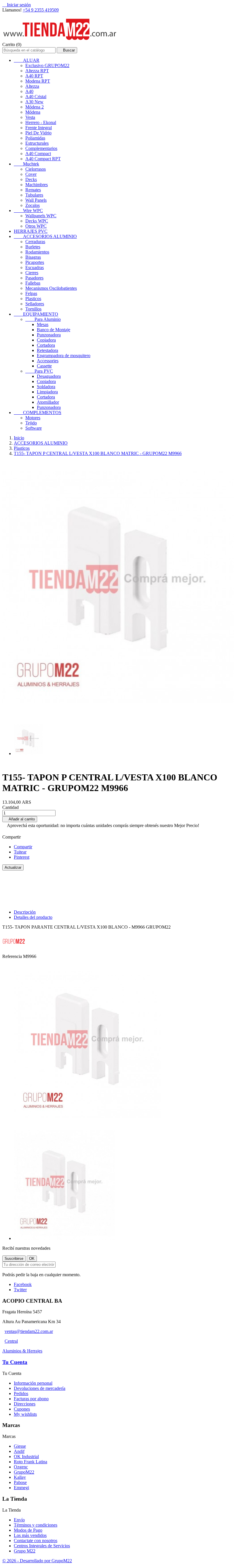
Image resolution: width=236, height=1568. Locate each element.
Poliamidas (35, 138)
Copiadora (46, 340)
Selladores (34, 303)
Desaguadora (49, 376)
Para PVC (39, 371)
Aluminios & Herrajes (22, 1350)
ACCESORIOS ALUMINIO (45, 236)
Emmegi (21, 1487)
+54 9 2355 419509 (41, 9)
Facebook (23, 1284)
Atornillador (48, 402)
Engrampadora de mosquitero (63, 355)
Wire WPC (28, 210)
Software (33, 428)
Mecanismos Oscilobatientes (51, 288)
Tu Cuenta (14, 1362)
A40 (29, 91)
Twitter (20, 1289)
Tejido (31, 422)
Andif (19, 1451)
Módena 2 (34, 106)
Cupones (22, 1409)
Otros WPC (36, 226)
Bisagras (33, 257)
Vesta (30, 117)
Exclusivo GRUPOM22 (47, 65)
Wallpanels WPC (40, 215)
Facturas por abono (31, 1398)
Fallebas (32, 283)
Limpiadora (47, 391)
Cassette (44, 365)
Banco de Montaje (53, 329)
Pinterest (21, 857)
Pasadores (34, 277)
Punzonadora (49, 334)
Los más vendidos (30, 1535)
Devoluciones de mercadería (39, 1388)
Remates (33, 189)
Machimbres (36, 184)
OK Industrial (26, 1456)
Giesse (20, 1446)
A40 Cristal (35, 96)
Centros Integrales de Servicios (42, 1545)
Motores (32, 417)
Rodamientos (37, 251)
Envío (19, 1519)
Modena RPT (37, 81)
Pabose (20, 1482)
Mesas (42, 324)
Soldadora (46, 386)
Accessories (47, 360)
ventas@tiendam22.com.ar (29, 1331)
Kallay (20, 1477)
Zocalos (32, 205)
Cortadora (46, 345)
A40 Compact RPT (43, 158)
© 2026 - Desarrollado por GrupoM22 (37, 1560)
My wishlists (25, 1414)
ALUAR (26, 60)
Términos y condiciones (35, 1525)
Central (11, 1341)
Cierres (31, 272)
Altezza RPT (37, 70)
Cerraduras (35, 241)
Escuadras (34, 267)
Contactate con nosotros (35, 1540)
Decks (31, 179)
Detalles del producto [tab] (33, 917)
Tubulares (34, 195)
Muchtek (26, 163)
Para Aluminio (43, 319)
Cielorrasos (35, 169)
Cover (31, 174)
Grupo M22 (24, 1550)
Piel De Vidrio (38, 132)
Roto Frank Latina (30, 1461)
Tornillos (33, 308)
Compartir (23, 846)
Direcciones (24, 1403)
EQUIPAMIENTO (36, 314)
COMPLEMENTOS (37, 412)
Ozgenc (21, 1466)
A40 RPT (34, 75)
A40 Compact (38, 153)
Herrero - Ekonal (40, 122)
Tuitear (20, 851)
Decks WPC (36, 220)
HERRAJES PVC (30, 231)
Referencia (12, 956)
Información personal (33, 1383)
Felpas (31, 293)
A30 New (34, 101)
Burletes (32, 246)
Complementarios (41, 148)
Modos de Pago (28, 1530)
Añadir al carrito (20, 819)
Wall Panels (36, 200)
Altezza (32, 86)
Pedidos (21, 1393)
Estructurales (37, 143)
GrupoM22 (24, 1472)
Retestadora (47, 350)
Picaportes (34, 262)
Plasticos (33, 298)
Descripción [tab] (25, 912)
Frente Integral (38, 127)
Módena (32, 112)
